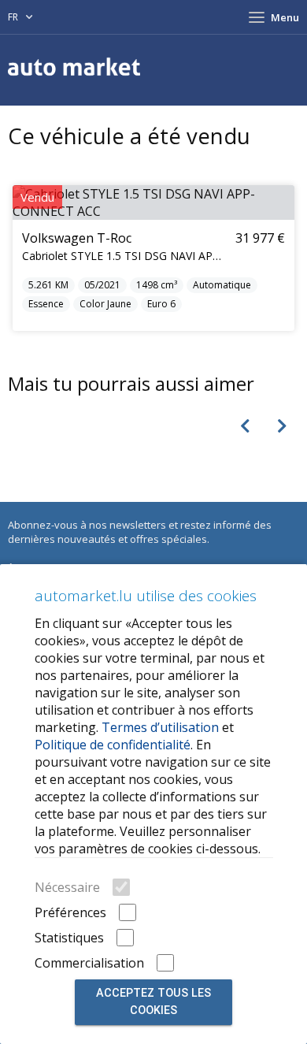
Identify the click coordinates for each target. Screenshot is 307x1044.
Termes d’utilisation (160, 727)
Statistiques (69, 937)
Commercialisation (89, 963)
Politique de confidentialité (112, 744)
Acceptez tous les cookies (153, 1001)
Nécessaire (67, 887)
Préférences (70, 912)
